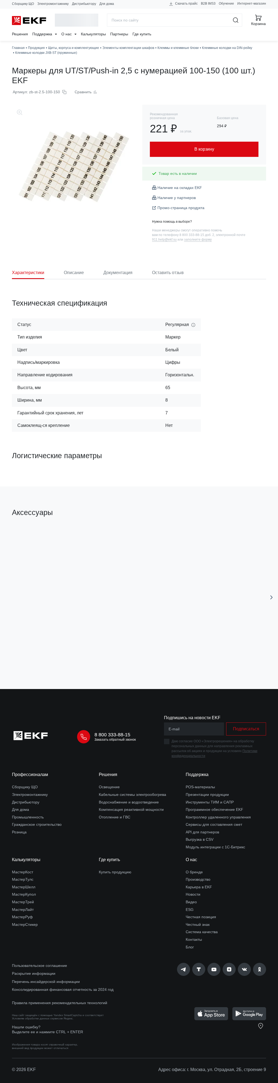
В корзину (57, 654)
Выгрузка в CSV (199, 839)
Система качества (202, 932)
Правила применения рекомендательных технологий (59, 1003)
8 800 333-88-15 (112, 734)
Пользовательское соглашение (39, 965)
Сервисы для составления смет (214, 824)
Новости (193, 894)
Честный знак (198, 924)
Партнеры (119, 34)
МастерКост (22, 872)
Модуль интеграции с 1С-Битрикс (215, 847)
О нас (67, 34)
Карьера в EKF (199, 887)
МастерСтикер (25, 924)
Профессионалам (30, 774)
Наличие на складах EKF (179, 187)
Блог (190, 947)
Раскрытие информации (33, 973)
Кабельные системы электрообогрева (132, 794)
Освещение (109, 787)
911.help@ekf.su (164, 239)
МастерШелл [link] (23, 887)
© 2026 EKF (24, 1069)
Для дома (106, 4)
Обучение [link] (226, 3)
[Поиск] (235, 20)
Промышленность (28, 817)
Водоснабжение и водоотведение (129, 802)
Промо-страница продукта (180, 208)
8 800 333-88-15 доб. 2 (196, 235)
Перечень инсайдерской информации (46, 981)
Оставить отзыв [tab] (168, 272)
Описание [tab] (74, 272)
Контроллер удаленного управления (218, 817)
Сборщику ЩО (23, 4)
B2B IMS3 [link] (208, 3)
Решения (20, 34)
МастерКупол (24, 894)
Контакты (194, 939)
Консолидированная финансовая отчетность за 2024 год (62, 989)
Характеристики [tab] (28, 272)
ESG (190, 909)
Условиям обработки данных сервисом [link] (37, 1018)
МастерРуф (22, 917)
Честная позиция (201, 917)
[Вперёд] (271, 597)
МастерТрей (23, 902)
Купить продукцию (115, 872)
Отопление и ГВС (114, 817)
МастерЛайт (23, 909)
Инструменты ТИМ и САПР (210, 802)
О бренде (194, 872)
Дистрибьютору (84, 4)
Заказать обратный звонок (115, 739)
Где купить (141, 34)
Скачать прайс (186, 3)
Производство (198, 879)
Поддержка (42, 34)
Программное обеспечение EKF (214, 809)
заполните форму (198, 239)
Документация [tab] (117, 272)
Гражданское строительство (37, 824)
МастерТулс (22, 879)
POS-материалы (200, 787)
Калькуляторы (93, 34)
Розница (19, 832)
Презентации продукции (207, 794)
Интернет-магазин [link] (251, 3)
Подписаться (246, 729)
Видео (191, 902)
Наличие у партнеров (176, 198)
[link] (183, 969)
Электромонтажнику (53, 4)
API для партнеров (202, 832)
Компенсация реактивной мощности (131, 809)
